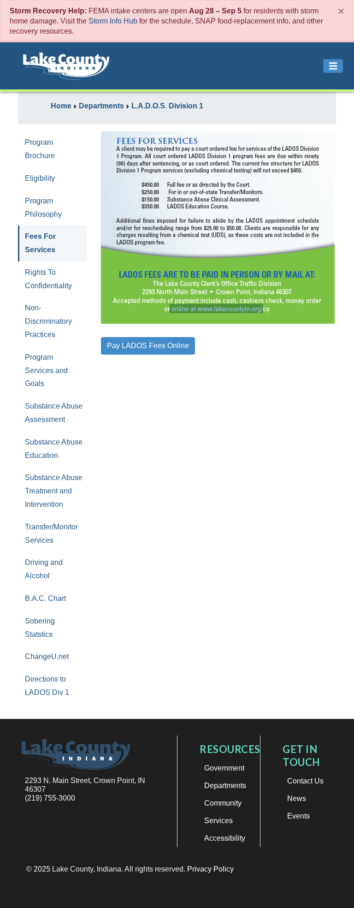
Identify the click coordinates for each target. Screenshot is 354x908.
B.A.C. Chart (45, 598)
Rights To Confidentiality (48, 279)
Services (218, 821)
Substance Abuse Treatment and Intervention (54, 491)
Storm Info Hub (112, 21)
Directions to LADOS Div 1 (47, 685)
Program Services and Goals (46, 370)
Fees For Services (40, 243)
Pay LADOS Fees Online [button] (148, 346)
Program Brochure (40, 149)
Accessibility (224, 838)
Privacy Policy (210, 869)
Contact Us (305, 781)
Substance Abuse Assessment (54, 412)
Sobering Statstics (40, 627)
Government (224, 768)
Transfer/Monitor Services (51, 533)
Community (223, 803)
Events (298, 816)
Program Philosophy (43, 207)
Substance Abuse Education (54, 448)
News (296, 798)
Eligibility (40, 178)
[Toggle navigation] (333, 66)
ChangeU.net (47, 656)
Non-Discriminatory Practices (48, 321)
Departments (225, 785)
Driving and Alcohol (44, 569)
